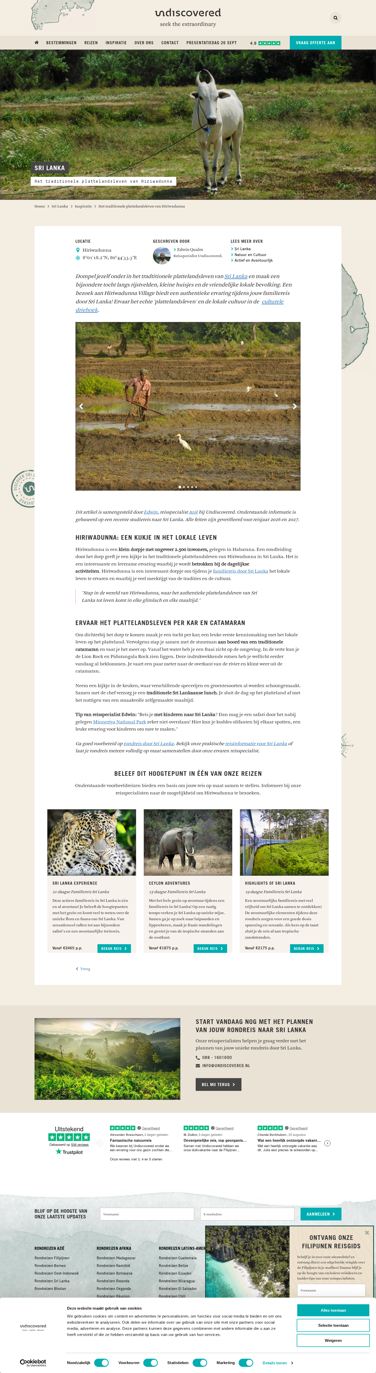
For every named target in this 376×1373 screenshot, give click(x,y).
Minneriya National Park (119, 722)
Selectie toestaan (333, 1325)
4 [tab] (192, 487)
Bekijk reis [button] (112, 949)
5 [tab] (196, 487)
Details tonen (274, 1363)
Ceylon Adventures (169, 883)
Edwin (151, 512)
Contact (170, 43)
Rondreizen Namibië (113, 1266)
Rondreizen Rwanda (113, 1281)
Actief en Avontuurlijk (253, 261)
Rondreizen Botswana (114, 1273)
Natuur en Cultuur (250, 255)
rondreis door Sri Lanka (149, 743)
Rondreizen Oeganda (114, 1289)
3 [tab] (188, 487)
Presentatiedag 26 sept (211, 43)
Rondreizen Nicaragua (177, 1281)
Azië (193, 512)
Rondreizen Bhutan (50, 1289)
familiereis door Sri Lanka (240, 571)
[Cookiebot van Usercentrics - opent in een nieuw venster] (33, 1363)
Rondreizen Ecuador (175, 1273)
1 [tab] (180, 487)
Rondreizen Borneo (50, 1266)
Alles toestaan (333, 1310)
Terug (85, 969)
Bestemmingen (61, 43)
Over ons (144, 43)
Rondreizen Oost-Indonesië (57, 1273)
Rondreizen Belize (173, 1266)
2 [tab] (184, 487)
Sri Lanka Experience (74, 883)
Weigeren (333, 1340)
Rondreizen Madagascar (116, 1258)
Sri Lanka (242, 249)
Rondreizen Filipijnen (52, 1258)
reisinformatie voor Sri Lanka (256, 743)
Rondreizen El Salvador (178, 1289)
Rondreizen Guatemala (178, 1258)
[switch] (150, 1363)
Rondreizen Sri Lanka (52, 1281)
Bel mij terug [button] (216, 1085)
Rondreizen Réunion (113, 1296)
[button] (214, 1058)
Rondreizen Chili (172, 1296)
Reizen (91, 43)
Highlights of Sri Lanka (270, 883)
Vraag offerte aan (315, 43)
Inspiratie (116, 43)
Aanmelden (319, 1214)
